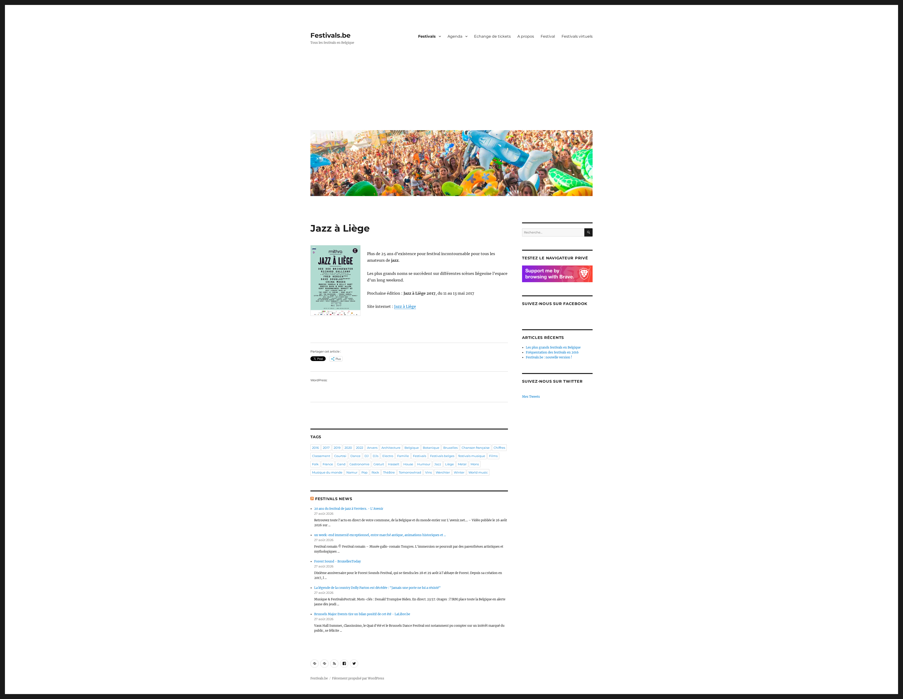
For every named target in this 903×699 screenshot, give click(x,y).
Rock (375, 472)
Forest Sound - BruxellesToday (337, 561)
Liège (449, 464)
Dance (355, 456)
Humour (423, 464)
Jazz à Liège (405, 306)
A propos (525, 36)
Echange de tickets (492, 36)
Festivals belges (442, 456)
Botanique (431, 448)
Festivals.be (330, 35)
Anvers (372, 448)
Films (493, 456)
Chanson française (476, 448)
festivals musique (471, 456)
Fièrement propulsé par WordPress (358, 678)
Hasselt (393, 464)
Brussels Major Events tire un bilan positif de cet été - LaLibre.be (362, 614)
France (328, 464)
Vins (428, 472)
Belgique (411, 448)
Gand (341, 464)
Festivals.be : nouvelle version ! (549, 357)
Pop (364, 472)
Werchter (443, 472)
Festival (548, 36)
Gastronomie (359, 464)
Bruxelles (450, 448)
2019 (337, 448)
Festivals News (333, 499)
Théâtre (389, 472)
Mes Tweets (531, 397)
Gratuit (378, 464)
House (408, 464)
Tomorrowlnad (410, 472)
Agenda (455, 36)
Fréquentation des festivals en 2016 (552, 352)
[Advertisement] (452, 91)
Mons (475, 464)
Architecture (390, 448)
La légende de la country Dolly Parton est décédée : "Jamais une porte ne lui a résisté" (377, 588)
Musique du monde (327, 472)
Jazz (437, 464)
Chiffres (499, 448)
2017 (326, 448)
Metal (462, 464)
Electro (387, 456)
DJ (366, 456)
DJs (375, 456)
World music (478, 472)
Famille (403, 456)
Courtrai (340, 456)
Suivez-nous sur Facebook (554, 303)
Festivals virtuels (577, 36)
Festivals (427, 36)
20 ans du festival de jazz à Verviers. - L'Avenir (348, 509)
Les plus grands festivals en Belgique (553, 347)
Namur (351, 472)
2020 (348, 448)
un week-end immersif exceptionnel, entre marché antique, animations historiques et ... (380, 535)
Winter (459, 472)
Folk (315, 464)
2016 (315, 448)
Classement (321, 456)
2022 (359, 448)
